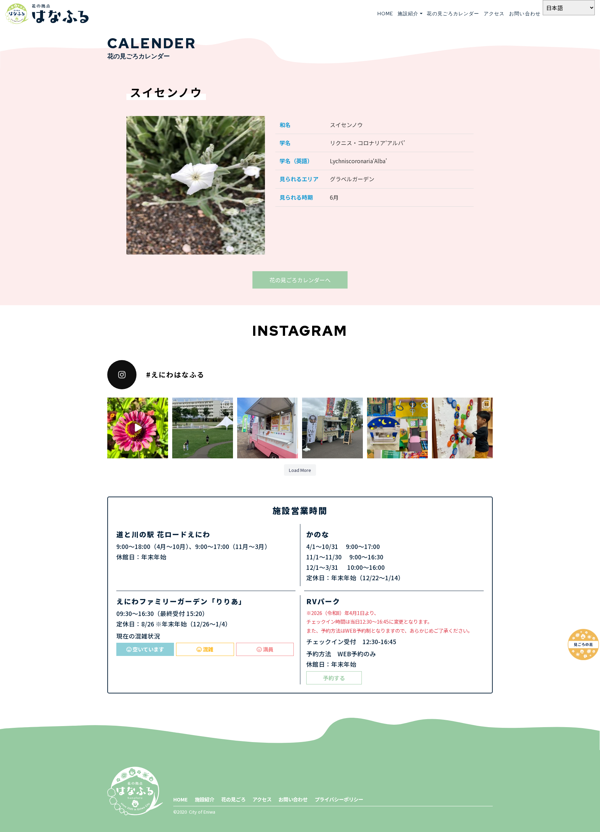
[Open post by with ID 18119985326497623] (267, 428)
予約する (334, 678)
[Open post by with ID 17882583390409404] (397, 428)
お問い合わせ (525, 13)
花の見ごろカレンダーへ (300, 280)
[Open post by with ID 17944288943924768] (462, 428)
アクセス (494, 13)
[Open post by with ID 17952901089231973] (202, 428)
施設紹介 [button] (408, 13)
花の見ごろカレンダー (453, 13)
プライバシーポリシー (339, 799)
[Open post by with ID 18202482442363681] (332, 428)
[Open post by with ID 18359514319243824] (137, 428)
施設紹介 (204, 799)
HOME (385, 13)
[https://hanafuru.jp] (47, 13)
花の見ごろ (233, 799)
